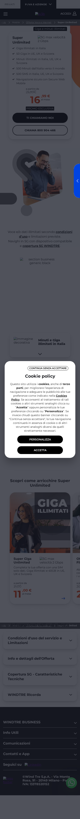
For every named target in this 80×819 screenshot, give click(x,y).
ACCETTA (40, 450)
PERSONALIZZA (40, 439)
